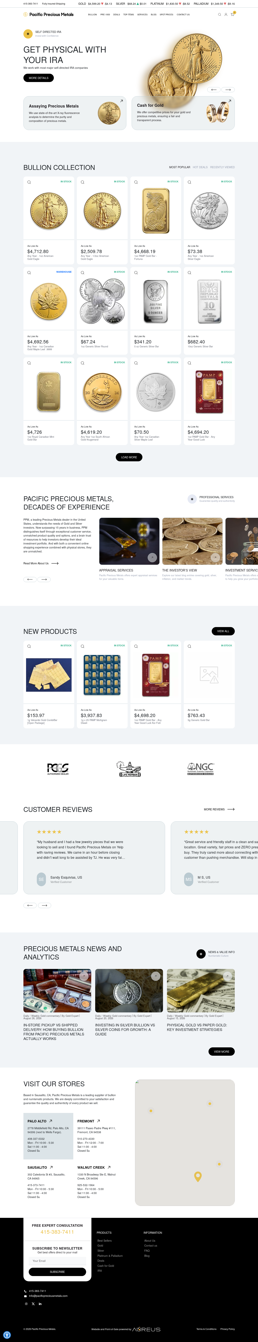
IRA (99, 1270)
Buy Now (35, 83)
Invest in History (43, 35)
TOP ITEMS (128, 14)
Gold (100, 1245)
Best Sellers (104, 1240)
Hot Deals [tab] (200, 167)
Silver (100, 1250)
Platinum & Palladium (110, 1256)
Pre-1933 (105, 14)
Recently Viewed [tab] (222, 167)
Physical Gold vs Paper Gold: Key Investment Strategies (197, 1027)
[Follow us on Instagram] (26, 1304)
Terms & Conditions (206, 1328)
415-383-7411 (57, 1231)
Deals (100, 1260)
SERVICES (142, 14)
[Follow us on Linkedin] (40, 1304)
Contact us (150, 1245)
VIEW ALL (223, 631)
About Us (149, 1240)
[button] (7, 1335)
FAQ (147, 1250)
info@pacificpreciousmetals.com (48, 1296)
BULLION (92, 14)
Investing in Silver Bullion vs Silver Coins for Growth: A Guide (125, 1029)
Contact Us (183, 14)
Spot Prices (166, 14)
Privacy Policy (227, 1328)
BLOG (153, 14)
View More (221, 1051)
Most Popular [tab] (179, 167)
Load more (129, 457)
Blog (147, 1256)
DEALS (116, 14)
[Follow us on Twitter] (33, 1304)
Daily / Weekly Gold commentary (41, 1016)
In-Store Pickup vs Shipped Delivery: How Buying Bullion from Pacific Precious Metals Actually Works (53, 1031)
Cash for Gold (105, 1266)
